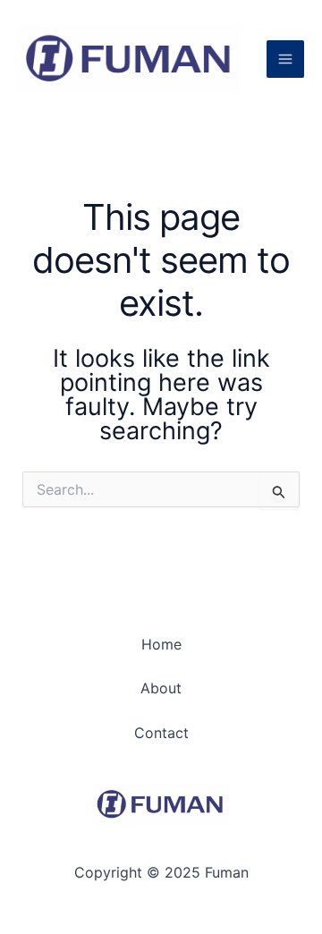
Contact (161, 733)
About (161, 688)
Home (161, 644)
